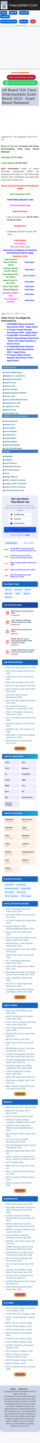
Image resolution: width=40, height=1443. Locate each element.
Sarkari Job (10, 386)
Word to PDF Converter (15, 487)
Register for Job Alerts (15, 376)
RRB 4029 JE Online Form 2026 (20, 682)
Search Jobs (10, 383)
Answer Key (10, 435)
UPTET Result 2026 (14, 1162)
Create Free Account (20, 530)
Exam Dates (10, 428)
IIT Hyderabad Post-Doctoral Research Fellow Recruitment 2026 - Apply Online (20, 349)
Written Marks (11, 442)
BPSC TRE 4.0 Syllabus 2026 (19, 1323)
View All (20, 748)
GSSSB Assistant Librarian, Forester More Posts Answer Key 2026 (20, 1218)
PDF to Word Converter (15, 480)
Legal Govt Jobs (12, 406)
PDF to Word (9, 892)
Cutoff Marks (10, 438)
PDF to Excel (21, 892)
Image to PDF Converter (15, 483)
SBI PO (18, 593)
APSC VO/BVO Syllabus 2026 (19, 1342)
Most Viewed (29, 543)
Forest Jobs (10, 396)
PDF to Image (25, 896)
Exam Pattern (11, 463)
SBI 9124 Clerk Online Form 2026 (20, 686)
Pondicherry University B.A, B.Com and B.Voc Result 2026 (21, 556)
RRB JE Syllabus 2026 (16, 1363)
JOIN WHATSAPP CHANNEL (23, 83)
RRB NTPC (8, 597)
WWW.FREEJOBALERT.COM (20, 200)
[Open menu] (13, 13)
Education (24, 21)
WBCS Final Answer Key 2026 (19, 1204)
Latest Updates (11, 543)
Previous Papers (12, 470)
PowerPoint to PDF (11, 888)
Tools (7, 473)
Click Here (29, 262)
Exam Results (11, 431)
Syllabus (8, 460)
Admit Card (10, 424)
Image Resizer (11, 477)
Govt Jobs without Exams (16, 400)
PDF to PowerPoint (11, 896)
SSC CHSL (18, 590)
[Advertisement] (20, 47)
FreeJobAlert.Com (23, 5)
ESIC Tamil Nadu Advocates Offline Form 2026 (20, 576)
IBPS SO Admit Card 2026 (17, 1039)
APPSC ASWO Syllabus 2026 (19, 1329)
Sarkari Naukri (11, 389)
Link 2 (33, 276)
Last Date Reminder (13, 448)
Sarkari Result (11, 421)
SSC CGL (8, 590)
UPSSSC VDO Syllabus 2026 (19, 1339)
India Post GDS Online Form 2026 (22, 570)
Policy (13, 1389)
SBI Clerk (27, 593)
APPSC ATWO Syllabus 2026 (19, 1326)
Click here (29, 286)
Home (3, 13)
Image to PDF (25, 888)
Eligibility (9, 456)
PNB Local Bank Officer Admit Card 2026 (23, 563)
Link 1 (25, 276)
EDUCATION (10, 410)
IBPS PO (28, 590)
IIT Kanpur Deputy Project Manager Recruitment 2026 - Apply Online (20, 358)
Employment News (13, 379)
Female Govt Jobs (13, 403)
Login (33, 21)
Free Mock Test (12, 413)
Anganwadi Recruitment (15, 393)
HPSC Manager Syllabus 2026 (19, 1360)
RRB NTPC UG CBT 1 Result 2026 (21, 1107)
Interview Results (12, 445)
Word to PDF (9, 885)
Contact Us (22, 1389)
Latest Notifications (9, 21)
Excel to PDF (21, 885)
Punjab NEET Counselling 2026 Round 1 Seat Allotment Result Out (23, 549)
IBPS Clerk (8, 593)
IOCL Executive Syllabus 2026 (19, 1351)
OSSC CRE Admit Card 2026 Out (20, 1077)
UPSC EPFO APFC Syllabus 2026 (20, 1314)
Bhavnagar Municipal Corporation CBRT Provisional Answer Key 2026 (20, 1209)
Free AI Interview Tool (14, 490)
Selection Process (13, 466)
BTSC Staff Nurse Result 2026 (19, 1116)
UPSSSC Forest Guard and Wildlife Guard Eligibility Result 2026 (19, 1127)
